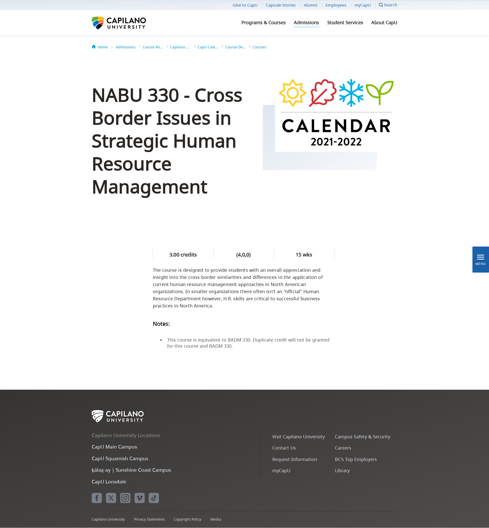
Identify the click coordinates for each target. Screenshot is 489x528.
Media (215, 519)
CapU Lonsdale (109, 481)
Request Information (294, 459)
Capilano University (132, 23)
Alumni (310, 5)
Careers (343, 447)
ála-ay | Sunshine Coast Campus (131, 469)
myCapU (363, 5)
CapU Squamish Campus (120, 458)
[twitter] (111, 498)
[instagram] (125, 498)
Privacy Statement (149, 519)
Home (103, 47)
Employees (335, 5)
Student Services (345, 22)
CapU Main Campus (114, 446)
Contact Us (284, 447)
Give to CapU (245, 5)
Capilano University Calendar (180, 47)
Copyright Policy (187, 519)
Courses (259, 47)
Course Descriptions (235, 47)
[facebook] (97, 498)
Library (342, 470)
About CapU (384, 22)
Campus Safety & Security (362, 436)
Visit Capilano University (298, 436)
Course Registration (153, 47)
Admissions (306, 22)
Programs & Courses (263, 22)
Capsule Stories (281, 5)
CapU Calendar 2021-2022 (208, 47)
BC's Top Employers (356, 459)
